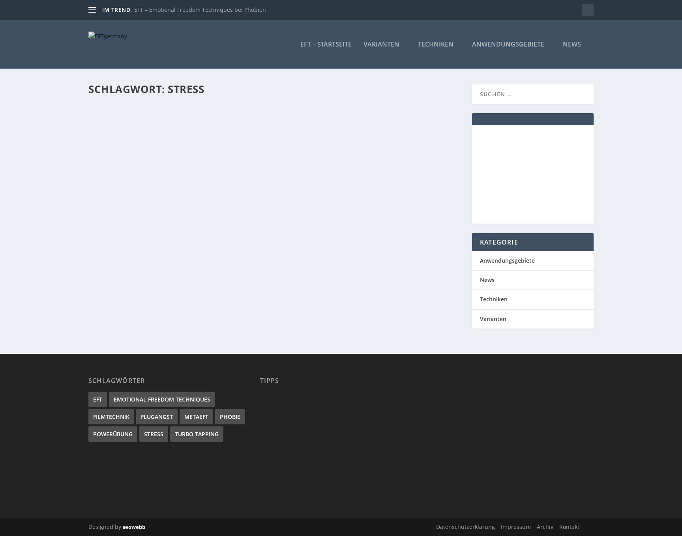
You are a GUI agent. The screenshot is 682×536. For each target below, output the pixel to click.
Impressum (516, 526)
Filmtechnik (111, 416)
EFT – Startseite (326, 45)
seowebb (134, 526)
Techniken (435, 45)
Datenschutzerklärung (465, 526)
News (572, 45)
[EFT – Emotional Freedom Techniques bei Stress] (227, 105)
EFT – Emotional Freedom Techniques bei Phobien (200, 9)
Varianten (381, 45)
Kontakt (569, 526)
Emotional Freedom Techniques (162, 399)
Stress (153, 434)
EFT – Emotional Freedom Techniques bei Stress (183, 122)
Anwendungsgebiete (508, 45)
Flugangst (157, 416)
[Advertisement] (533, 174)
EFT (97, 399)
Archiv (545, 526)
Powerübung (113, 434)
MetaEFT (196, 416)
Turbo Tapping (197, 434)
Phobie (230, 416)
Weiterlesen (119, 165)
